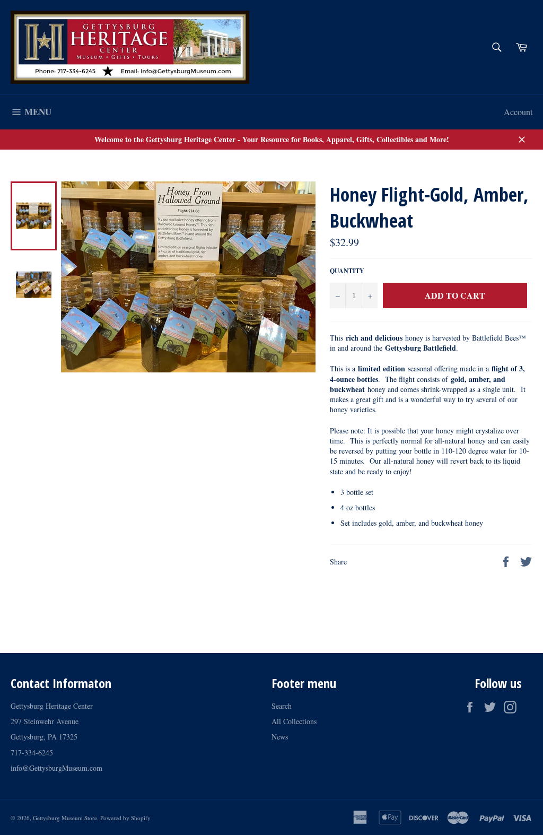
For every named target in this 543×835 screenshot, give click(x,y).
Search (282, 706)
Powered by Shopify (125, 818)
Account (518, 111)
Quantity (347, 271)
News (280, 737)
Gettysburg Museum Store (65, 818)
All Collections (294, 721)
